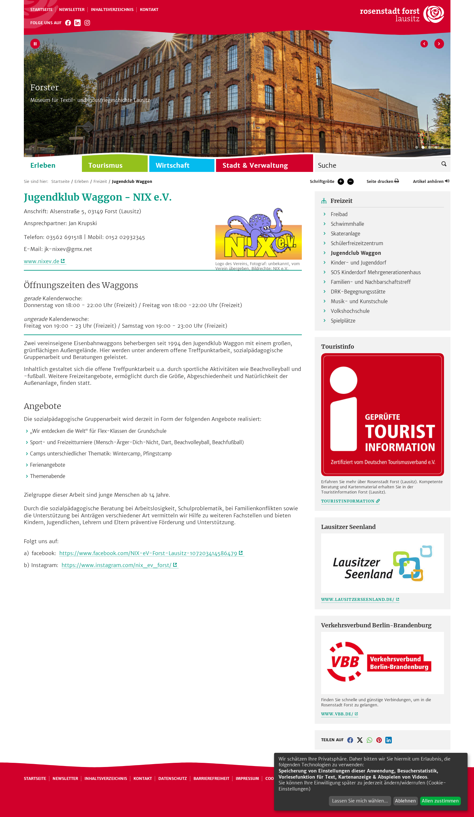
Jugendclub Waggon (132, 181)
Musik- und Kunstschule (359, 301)
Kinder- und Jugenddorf (358, 263)
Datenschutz (172, 778)
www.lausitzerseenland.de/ (358, 599)
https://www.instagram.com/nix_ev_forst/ (117, 565)
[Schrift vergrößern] (341, 181)
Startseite (41, 9)
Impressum (247, 778)
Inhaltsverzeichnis (112, 9)
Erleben (81, 181)
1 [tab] (416, 147)
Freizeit (100, 181)
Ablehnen (405, 801)
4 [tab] (436, 147)
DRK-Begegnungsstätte (358, 292)
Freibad (339, 214)
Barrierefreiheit (211, 778)
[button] (350, 740)
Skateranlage (345, 234)
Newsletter (71, 9)
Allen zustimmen (440, 801)
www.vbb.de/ (337, 714)
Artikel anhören (428, 181)
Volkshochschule (350, 311)
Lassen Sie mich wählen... (360, 801)
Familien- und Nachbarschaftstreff (371, 282)
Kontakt (149, 9)
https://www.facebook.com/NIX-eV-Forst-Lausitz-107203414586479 (148, 553)
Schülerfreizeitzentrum (357, 243)
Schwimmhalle (347, 224)
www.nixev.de (41, 261)
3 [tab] (429, 147)
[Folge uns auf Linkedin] (77, 22)
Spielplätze (343, 321)
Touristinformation (348, 501)
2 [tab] (423, 147)
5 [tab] (442, 147)
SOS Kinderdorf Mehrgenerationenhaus (376, 272)
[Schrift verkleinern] (350, 181)
